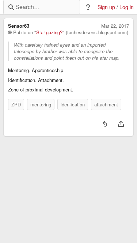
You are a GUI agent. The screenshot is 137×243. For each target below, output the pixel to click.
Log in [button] (126, 7)
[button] (88, 7)
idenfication (73, 104)
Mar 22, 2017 (115, 26)
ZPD (16, 104)
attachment (106, 104)
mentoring (40, 104)
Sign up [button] (106, 7)
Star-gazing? (49, 32)
